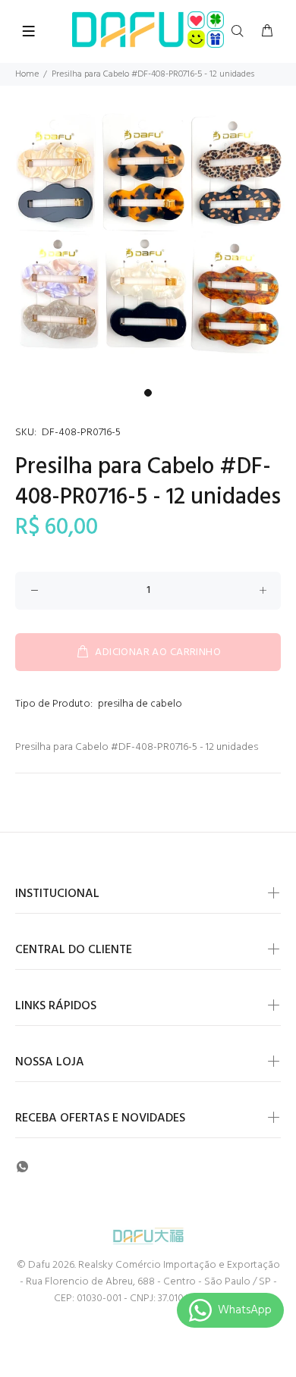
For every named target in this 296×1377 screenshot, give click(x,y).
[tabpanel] (148, 233)
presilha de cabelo (140, 704)
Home (27, 74)
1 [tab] (148, 393)
